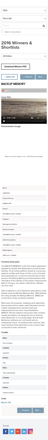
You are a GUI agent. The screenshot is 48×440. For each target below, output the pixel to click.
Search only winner (13, 32)
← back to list (9, 77)
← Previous (27, 77)
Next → (41, 77)
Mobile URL (6, 402)
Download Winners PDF (15, 67)
